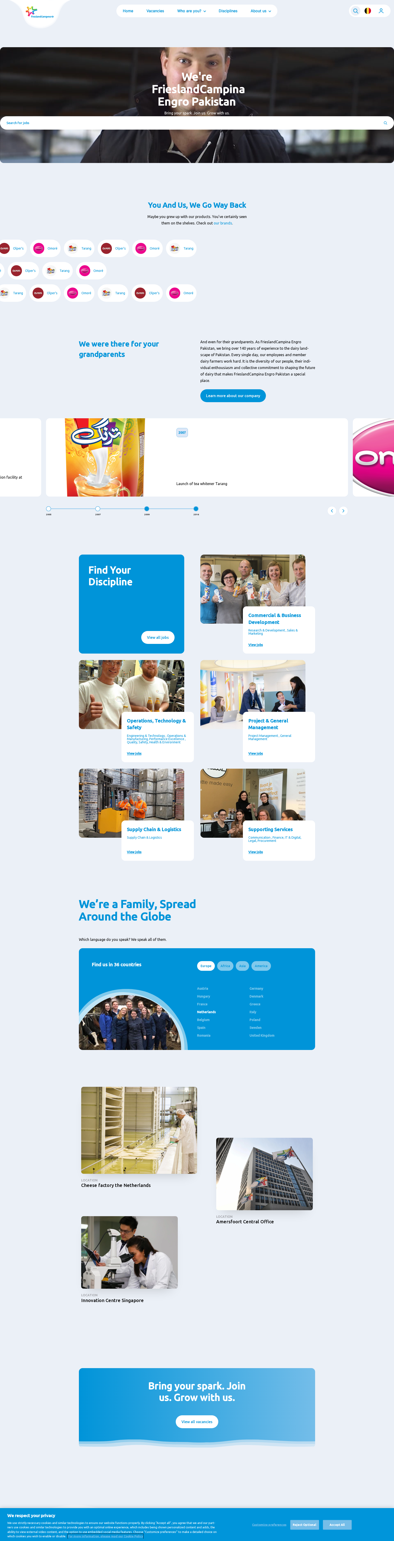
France (202, 1004)
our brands (223, 223)
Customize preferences (269, 1524)
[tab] (206, 966)
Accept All (337, 1524)
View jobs (255, 645)
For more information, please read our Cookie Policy (105, 1536)
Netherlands (206, 1012)
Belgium (203, 1020)
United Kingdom (262, 1035)
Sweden (256, 1027)
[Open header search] (355, 11)
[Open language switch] (368, 11)
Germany (256, 988)
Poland (255, 1020)
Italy (253, 1012)
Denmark (256, 996)
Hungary (203, 996)
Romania (203, 1035)
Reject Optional (304, 1524)
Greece (255, 1004)
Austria (202, 988)
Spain (201, 1027)
